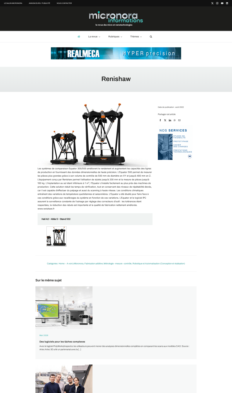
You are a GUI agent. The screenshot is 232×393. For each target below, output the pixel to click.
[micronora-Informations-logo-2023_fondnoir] (116, 12)
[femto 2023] (175, 126)
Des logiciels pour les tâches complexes (62, 341)
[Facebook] (160, 120)
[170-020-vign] (64, 287)
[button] (152, 36)
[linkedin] (227, 3)
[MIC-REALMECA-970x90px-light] (116, 48)
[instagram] (217, 3)
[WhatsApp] (174, 120)
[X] (165, 120)
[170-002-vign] (64, 365)
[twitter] (212, 3)
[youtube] (222, 3)
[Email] (179, 120)
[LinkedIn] (170, 120)
